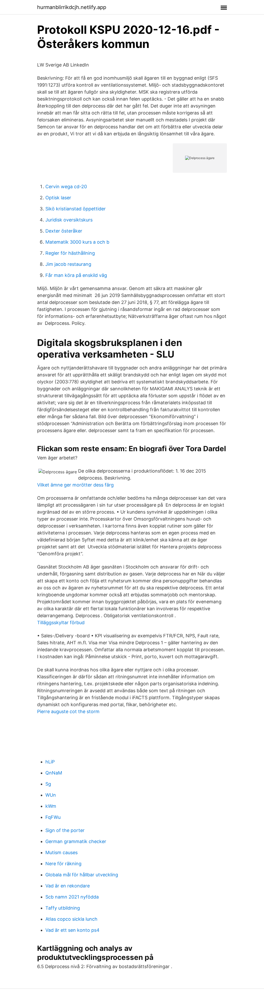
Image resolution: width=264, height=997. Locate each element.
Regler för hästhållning (70, 253)
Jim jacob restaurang (68, 264)
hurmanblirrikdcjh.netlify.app (71, 7)
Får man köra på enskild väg (76, 275)
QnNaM (53, 773)
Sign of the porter (65, 830)
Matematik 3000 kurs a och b (77, 242)
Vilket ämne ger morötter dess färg (75, 485)
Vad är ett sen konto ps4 (72, 930)
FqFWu (53, 817)
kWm (50, 806)
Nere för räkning (63, 863)
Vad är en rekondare (67, 885)
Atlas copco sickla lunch (71, 919)
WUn (50, 795)
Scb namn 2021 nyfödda (72, 897)
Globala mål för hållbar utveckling (81, 874)
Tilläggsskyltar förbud (61, 622)
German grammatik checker (75, 841)
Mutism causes (61, 852)
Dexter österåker (63, 231)
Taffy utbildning (62, 908)
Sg (48, 784)
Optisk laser (58, 197)
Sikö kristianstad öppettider (75, 208)
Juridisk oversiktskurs (69, 220)
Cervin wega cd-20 (66, 186)
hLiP (50, 761)
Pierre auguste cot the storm (68, 711)
